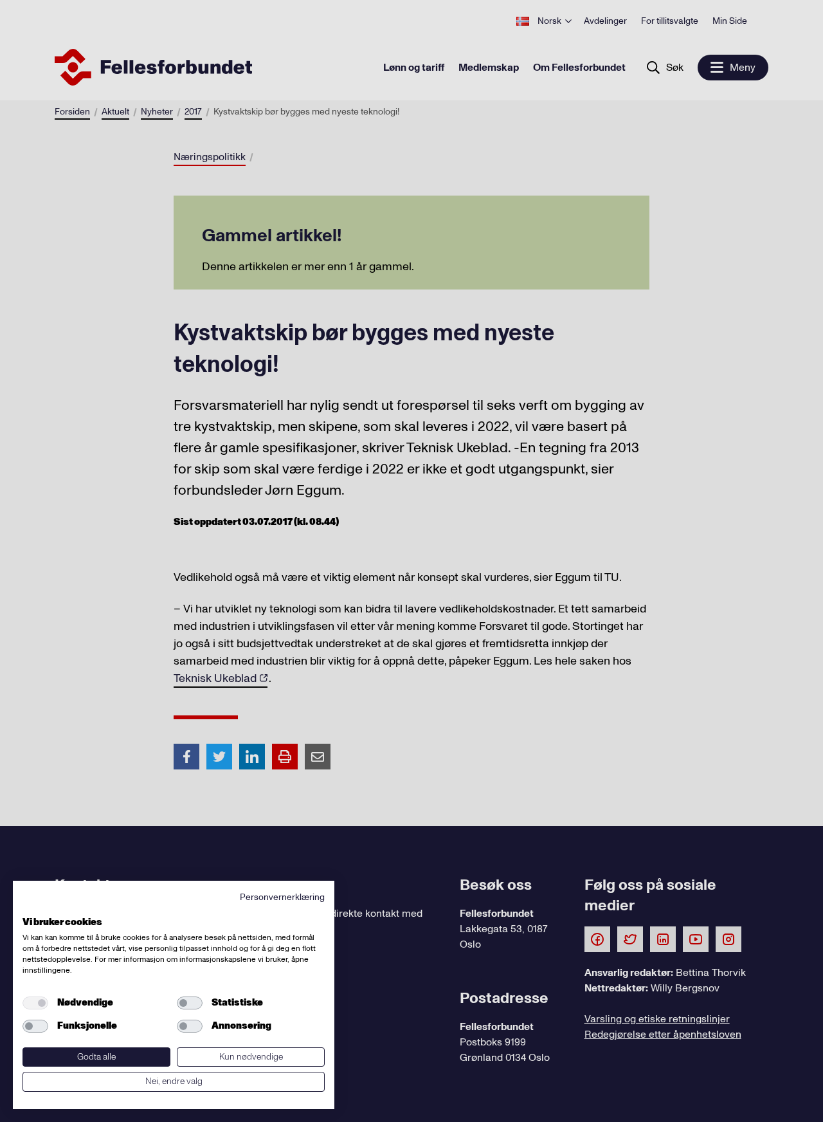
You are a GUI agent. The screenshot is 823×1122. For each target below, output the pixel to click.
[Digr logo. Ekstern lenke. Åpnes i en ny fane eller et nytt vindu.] (31, 908)
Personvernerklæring (282, 897)
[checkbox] (35, 1003)
